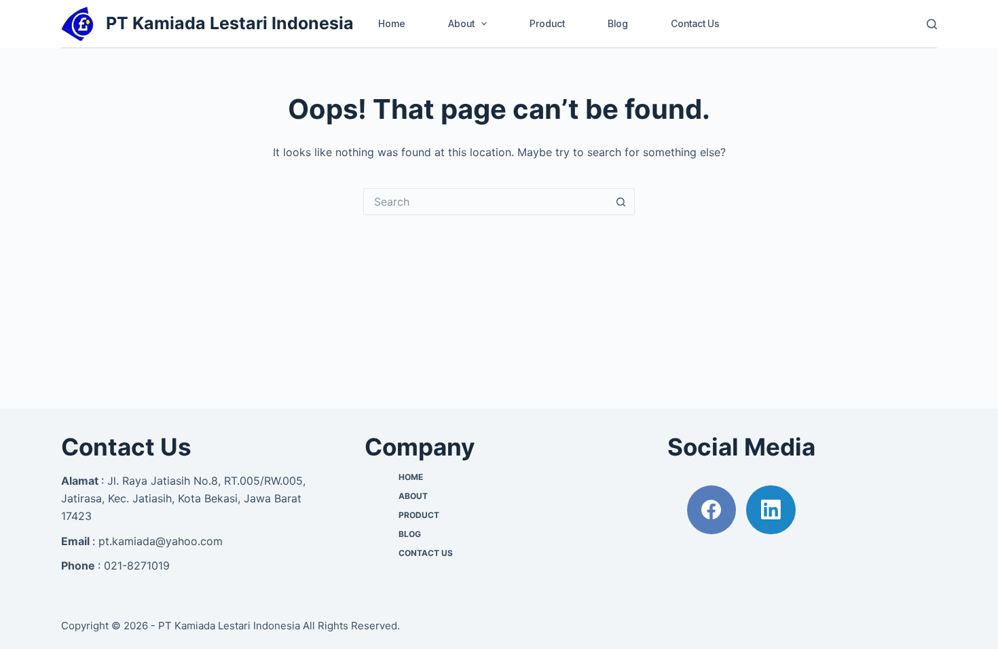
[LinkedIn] (771, 510)
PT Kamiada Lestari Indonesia (230, 23)
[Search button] (621, 201)
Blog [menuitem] (618, 23)
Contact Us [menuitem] (695, 23)
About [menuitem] (461, 23)
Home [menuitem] (391, 23)
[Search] (932, 24)
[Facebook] (712, 510)
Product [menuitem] (547, 23)
